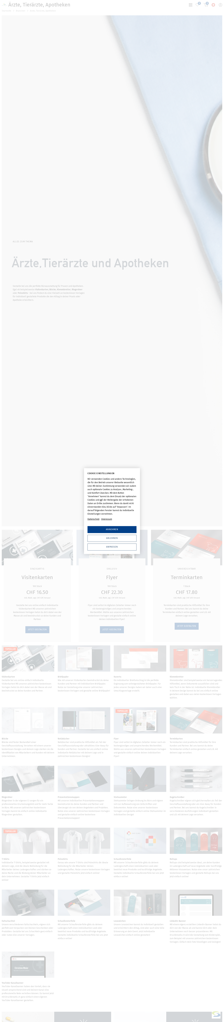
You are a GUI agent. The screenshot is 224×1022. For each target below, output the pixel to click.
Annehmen (112, 529)
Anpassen (112, 547)
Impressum (106, 519)
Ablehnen (112, 538)
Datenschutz (93, 519)
